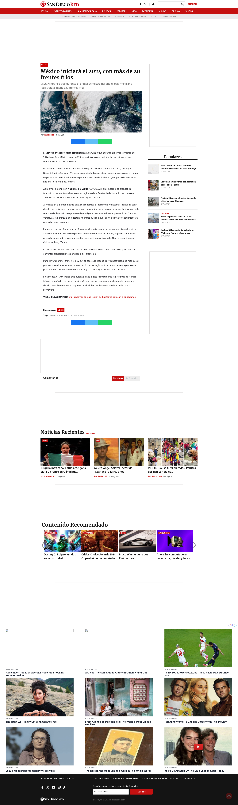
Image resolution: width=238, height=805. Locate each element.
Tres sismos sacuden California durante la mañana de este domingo (178, 167)
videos (189, 11)
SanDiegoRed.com (66, 799)
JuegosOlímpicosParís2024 (75, 16)
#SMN (81, 315)
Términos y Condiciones (125, 778)
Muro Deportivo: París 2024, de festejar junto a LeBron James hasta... (179, 218)
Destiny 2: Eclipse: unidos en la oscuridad (60, 556)
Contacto (175, 778)
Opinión (176, 11)
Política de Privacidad (154, 778)
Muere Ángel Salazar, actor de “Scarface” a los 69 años (113, 470)
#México (53, 315)
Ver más (90, 433)
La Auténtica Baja (87, 11)
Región (44, 11)
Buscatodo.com (117, 800)
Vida (134, 11)
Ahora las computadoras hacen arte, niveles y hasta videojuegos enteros (173, 558)
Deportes (121, 11)
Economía (147, 11)
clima (155, 16)
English (192, 4)
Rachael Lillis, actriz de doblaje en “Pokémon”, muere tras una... (177, 231)
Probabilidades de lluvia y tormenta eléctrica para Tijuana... (178, 199)
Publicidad (190, 778)
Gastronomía (170, 16)
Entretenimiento (62, 11)
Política (106, 11)
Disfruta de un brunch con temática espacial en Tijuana (178, 183)
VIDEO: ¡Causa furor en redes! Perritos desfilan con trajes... (172, 470)
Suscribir (141, 792)
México (61, 310)
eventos (120, 16)
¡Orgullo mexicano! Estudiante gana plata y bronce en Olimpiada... (63, 470)
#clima (73, 315)
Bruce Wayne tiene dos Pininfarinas (133, 556)
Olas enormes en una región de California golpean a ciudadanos (102, 297)
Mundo (162, 11)
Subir (229, 796)
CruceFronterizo (138, 16)
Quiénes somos (101, 778)
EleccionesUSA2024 (101, 16)
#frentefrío (64, 315)
